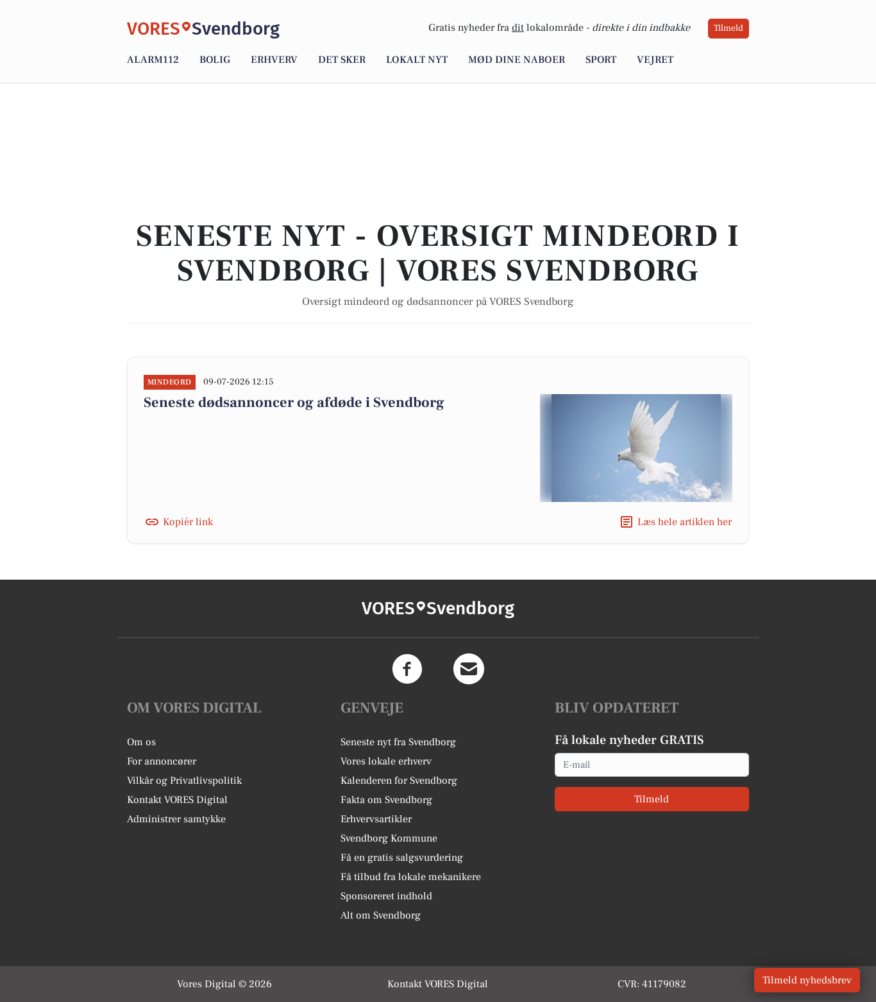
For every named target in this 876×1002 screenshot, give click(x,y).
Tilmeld (728, 28)
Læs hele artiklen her (684, 521)
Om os (141, 742)
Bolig (214, 59)
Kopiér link (188, 521)
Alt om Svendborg (381, 915)
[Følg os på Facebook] (407, 668)
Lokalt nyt (417, 59)
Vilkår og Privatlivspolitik (184, 780)
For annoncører (161, 761)
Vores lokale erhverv (386, 761)
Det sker (342, 59)
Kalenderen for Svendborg (399, 780)
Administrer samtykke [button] (176, 819)
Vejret (655, 59)
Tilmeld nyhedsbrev (807, 980)
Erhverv (274, 59)
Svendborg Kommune (389, 838)
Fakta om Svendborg (386, 799)
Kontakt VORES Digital (177, 799)
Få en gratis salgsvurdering (402, 857)
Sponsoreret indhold (386, 896)
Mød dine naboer (516, 59)
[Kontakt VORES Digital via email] (468, 668)
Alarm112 (153, 59)
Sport (600, 59)
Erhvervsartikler (376, 819)
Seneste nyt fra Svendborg (398, 742)
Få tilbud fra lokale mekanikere (411, 876)
